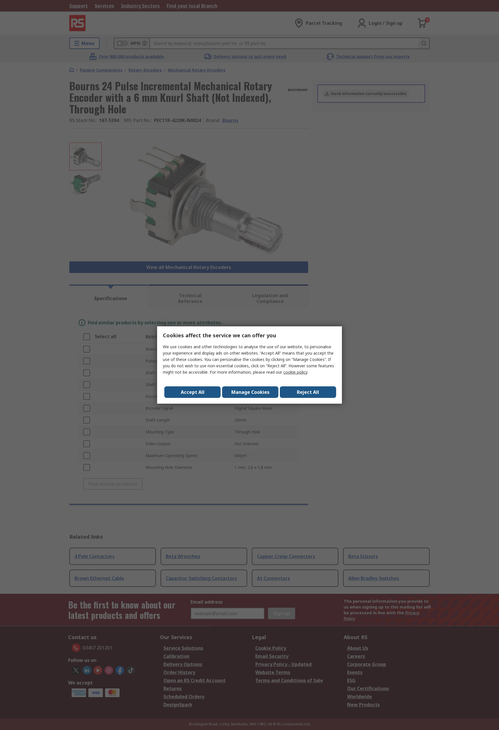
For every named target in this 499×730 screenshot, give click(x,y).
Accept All (192, 392)
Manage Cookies (250, 392)
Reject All (308, 392)
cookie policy (295, 372)
